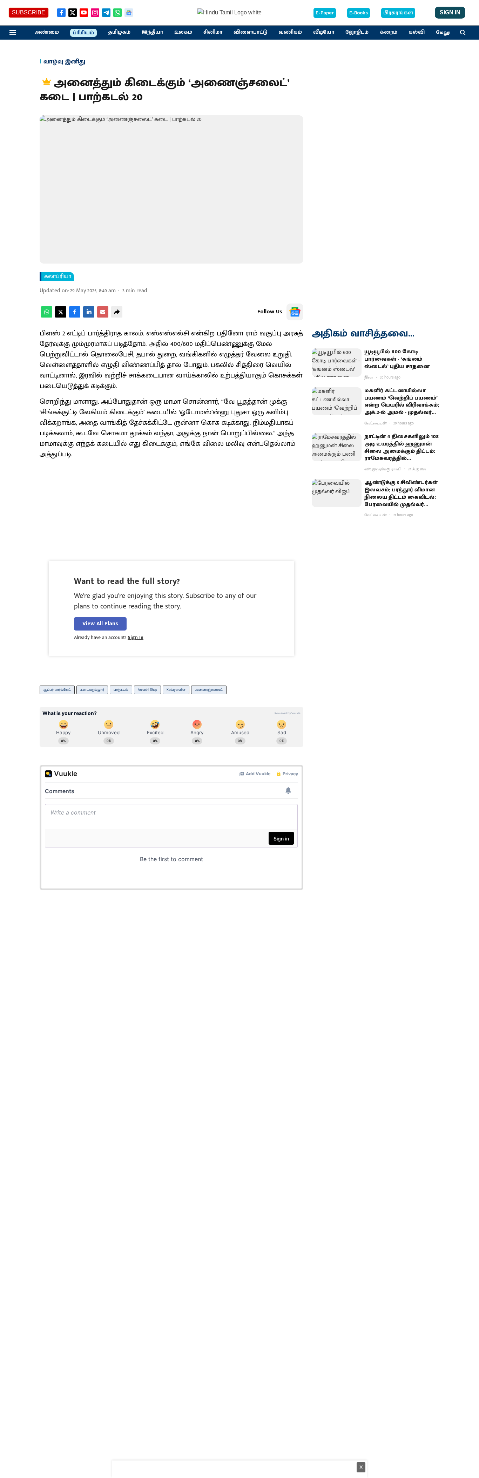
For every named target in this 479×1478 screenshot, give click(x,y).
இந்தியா (152, 32)
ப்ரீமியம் (83, 32)
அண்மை (46, 32)
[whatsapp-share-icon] (46, 316)
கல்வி (417, 32)
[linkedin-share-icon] (88, 316)
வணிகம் (290, 32)
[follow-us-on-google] (294, 312)
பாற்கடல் (121, 690)
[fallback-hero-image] (337, 362)
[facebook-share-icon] (74, 316)
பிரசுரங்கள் (398, 12)
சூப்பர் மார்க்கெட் (57, 690)
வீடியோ (323, 32)
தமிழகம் (119, 32)
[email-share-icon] (102, 316)
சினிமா (212, 32)
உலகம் (183, 32)
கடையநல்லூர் (92, 690)
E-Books (358, 12)
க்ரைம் (388, 32)
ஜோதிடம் (357, 32)
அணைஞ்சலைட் (209, 690)
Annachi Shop (147, 690)
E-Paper (325, 12)
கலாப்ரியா (57, 276)
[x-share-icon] (60, 316)
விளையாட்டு (250, 32)
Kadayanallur (176, 690)
